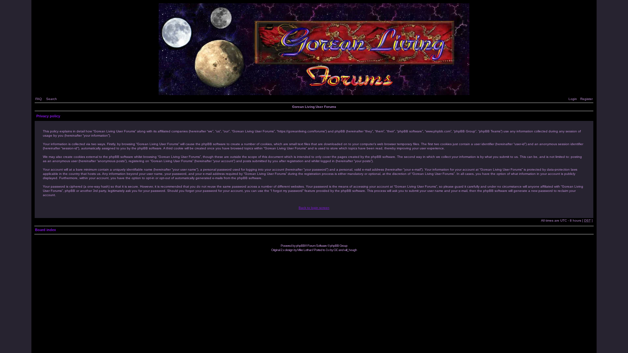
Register (586, 99)
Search (51, 99)
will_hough (350, 250)
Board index (45, 230)
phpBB (300, 245)
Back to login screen (314, 208)
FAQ (38, 99)
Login (572, 99)
